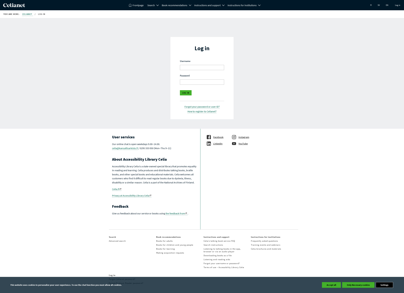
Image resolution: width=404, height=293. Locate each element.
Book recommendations (174, 5)
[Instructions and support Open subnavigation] (223, 5)
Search (151, 5)
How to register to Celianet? (202, 111)
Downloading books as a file (218, 255)
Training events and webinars (265, 245)
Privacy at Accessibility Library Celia (130, 195)
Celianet (27, 14)
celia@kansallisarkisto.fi (125, 148)
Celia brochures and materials (266, 249)
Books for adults (164, 241)
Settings (384, 285)
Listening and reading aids (217, 259)
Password (185, 75)
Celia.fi (115, 189)
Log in (397, 5)
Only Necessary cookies (358, 285)
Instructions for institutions (242, 5)
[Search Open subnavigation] (157, 5)
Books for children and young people (174, 245)
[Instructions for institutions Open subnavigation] (259, 5)
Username (185, 61)
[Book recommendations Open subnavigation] (190, 5)
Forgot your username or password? (222, 263)
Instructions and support (207, 5)
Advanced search (117, 241)
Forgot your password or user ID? (202, 106)
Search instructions (213, 245)
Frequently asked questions (264, 241)
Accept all (331, 285)
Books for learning (165, 249)
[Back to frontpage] (14, 6)
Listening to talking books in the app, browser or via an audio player (222, 250)
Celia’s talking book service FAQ (219, 241)
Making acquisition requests (170, 252)
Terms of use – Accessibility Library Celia (224, 267)
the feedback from (175, 213)
